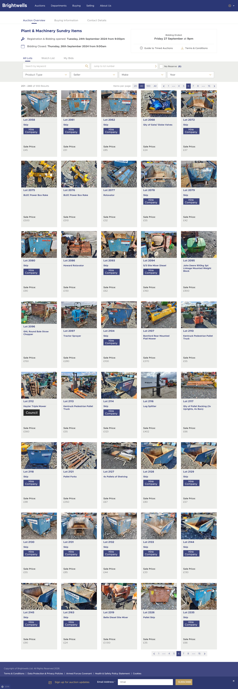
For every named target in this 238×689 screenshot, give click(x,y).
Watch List (48, 58)
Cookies (137, 673)
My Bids (69, 58)
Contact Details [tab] (96, 20)
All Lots (27, 58)
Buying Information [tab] (66, 20)
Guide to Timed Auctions (158, 48)
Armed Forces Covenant (79, 673)
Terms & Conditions (196, 48)
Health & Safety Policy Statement (112, 673)
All (155, 86)
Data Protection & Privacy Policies (45, 673)
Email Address (106, 682)
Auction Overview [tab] (34, 20)
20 (135, 86)
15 (209, 86)
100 (148, 86)
